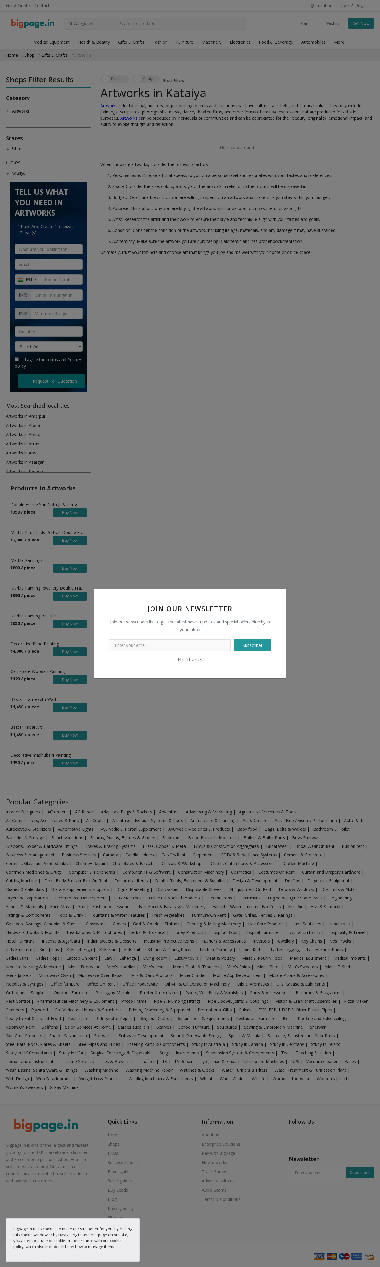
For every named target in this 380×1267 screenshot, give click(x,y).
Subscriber (252, 645)
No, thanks (190, 659)
